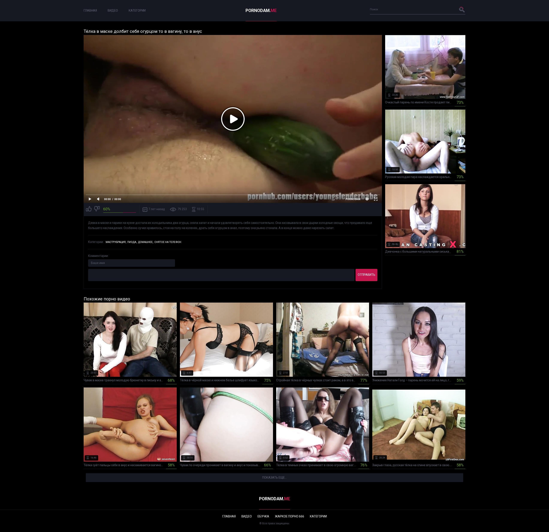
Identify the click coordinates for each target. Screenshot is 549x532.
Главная (90, 10)
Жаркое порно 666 (289, 516)
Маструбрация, (116, 242)
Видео (113, 10)
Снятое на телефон (167, 242)
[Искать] (462, 9)
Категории (137, 10)
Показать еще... (274, 477)
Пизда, (132, 242)
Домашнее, (145, 242)
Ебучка (263, 516)
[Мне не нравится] (97, 209)
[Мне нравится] (89, 209)
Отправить (366, 274)
